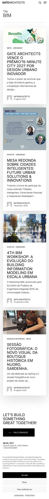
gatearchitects (22, 96)
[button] (45, 2)
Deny (24, 482)
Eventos (10, 155)
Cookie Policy (19, 495)
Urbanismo (17, 48)
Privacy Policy (30, 495)
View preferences (24, 489)
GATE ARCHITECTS (22, 299)
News (9, 48)
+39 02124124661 (10, 448)
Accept (25, 475)
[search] (40, 2)
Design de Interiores (16, 339)
